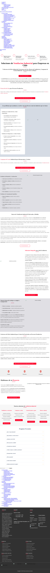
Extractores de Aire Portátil (8, 470)
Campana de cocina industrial (18, 413)
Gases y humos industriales (8, 40)
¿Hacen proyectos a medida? (11, 442)
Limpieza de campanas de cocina (19, 416)
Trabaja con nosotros (7, 5)
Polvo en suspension (7, 35)
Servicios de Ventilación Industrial (7, 555)
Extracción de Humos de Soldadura (9, 486)
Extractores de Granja (7, 475)
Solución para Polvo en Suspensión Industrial (11, 499)
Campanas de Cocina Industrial (6, 543)
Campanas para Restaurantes (6, 546)
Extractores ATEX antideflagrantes (9, 15)
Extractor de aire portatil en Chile (9, 18)
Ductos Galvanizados (7, 494)
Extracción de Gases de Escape (9, 487)
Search (11, 468)
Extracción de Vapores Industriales (9, 485)
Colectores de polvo (31, 413)
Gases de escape (6, 43)
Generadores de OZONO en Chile (9, 45)
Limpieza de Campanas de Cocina (9, 483)
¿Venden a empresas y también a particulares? (14, 449)
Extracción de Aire (4, 88)
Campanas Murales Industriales (6, 549)
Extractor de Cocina (7, 472)
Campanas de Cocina (5, 159)
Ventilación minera (43, 416)
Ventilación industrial (7, 28)
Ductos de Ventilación (7, 493)
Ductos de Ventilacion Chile (8, 23)
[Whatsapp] (41, 564)
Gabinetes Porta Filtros (7, 478)
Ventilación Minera (7, 491)
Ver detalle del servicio (45, 162)
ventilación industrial (21, 78)
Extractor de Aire (6, 471)
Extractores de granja (7, 17)
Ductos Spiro (6, 495)
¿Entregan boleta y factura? (11, 453)
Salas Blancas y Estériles (29, 558)
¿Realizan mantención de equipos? (12, 464)
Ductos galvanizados (7, 25)
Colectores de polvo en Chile (8, 33)
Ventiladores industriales (6, 413)
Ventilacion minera (7, 29)
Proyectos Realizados (7, 4)
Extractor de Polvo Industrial (8, 473)
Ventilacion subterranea (7, 30)
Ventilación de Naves (7, 490)
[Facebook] (39, 564)
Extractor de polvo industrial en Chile (9, 16)
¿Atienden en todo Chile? (11, 439)
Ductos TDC (6, 24)
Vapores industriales (7, 42)
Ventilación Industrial (7, 489)
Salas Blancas (6, 506)
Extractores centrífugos (7, 19)
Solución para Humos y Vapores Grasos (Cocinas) (13, 500)
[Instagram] (44, 564)
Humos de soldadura (7, 41)
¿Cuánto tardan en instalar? (11, 460)
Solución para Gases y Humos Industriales (10, 498)
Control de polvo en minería (8, 34)
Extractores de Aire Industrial (30, 543)
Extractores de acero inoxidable (9, 20)
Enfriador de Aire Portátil (8, 504)
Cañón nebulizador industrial (8, 47)
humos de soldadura (7, 117)
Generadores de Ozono (7, 502)
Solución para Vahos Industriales (6, 559)
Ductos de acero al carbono (8, 26)
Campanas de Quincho (5, 547)
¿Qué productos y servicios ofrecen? (12, 435)
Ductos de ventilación (43, 413)
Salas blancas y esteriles (7, 44)
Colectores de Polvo (7, 480)
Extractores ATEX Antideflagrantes (9, 474)
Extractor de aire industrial (8, 14)
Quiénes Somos (6, 6)
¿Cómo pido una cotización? (11, 446)
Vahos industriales (6, 39)
